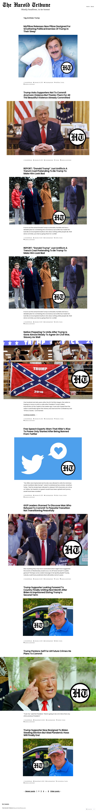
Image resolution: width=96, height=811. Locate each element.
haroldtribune (28, 82)
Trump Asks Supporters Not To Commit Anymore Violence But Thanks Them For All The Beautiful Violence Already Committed (47, 95)
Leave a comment (30, 84)
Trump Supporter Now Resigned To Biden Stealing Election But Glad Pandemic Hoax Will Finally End (46, 733)
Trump (62, 82)
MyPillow (58, 82)
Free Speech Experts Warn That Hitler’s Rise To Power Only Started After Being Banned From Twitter (47, 431)
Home (88, 6)
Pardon (59, 720)
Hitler (57, 495)
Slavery (57, 418)
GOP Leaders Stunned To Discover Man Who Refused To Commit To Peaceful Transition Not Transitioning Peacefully (47, 508)
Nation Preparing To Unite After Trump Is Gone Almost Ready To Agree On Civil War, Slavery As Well (47, 335)
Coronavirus (60, 781)
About (92, 6)
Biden (56, 641)
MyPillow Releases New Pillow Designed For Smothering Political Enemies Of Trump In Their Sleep (47, 29)
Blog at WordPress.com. (19, 808)
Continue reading (29, 415)
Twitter (65, 495)
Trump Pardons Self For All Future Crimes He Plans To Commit (47, 652)
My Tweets (5, 804)
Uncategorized (49, 82)
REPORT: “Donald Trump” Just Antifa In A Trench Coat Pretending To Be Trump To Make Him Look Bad (45, 171)
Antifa (56, 238)
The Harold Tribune (7, 808)
